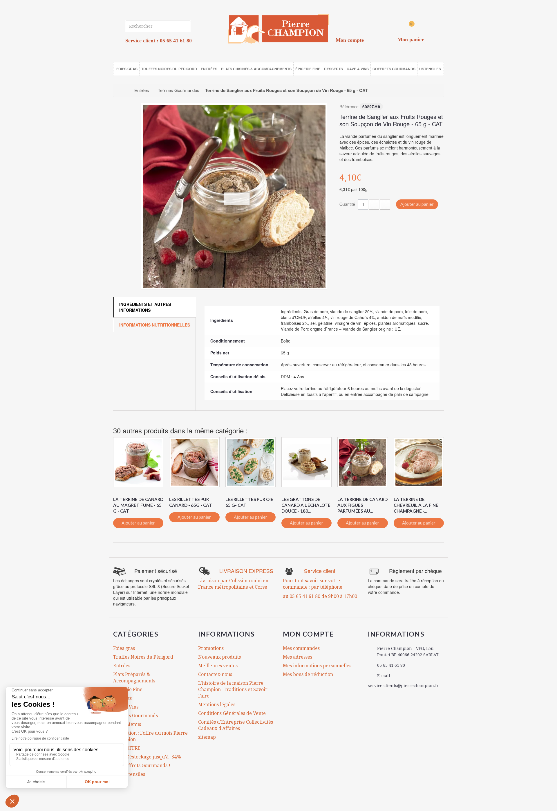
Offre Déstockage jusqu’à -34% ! (148, 757)
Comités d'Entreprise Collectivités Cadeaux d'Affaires (235, 725)
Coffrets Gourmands (135, 715)
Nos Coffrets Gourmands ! (141, 765)
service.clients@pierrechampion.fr (403, 685)
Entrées (121, 665)
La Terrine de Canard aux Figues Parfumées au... (362, 505)
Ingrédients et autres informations (145, 307)
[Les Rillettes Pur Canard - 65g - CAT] (194, 462)
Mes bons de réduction (308, 674)
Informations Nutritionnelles (154, 325)
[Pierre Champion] (278, 29)
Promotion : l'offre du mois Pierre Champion (150, 736)
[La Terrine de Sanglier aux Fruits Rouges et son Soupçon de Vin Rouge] (234, 196)
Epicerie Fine (127, 689)
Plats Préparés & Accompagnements (134, 678)
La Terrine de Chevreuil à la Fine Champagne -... (416, 505)
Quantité (347, 204)
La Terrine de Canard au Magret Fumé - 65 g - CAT (138, 505)
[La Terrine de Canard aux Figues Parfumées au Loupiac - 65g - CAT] (362, 462)
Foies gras (124, 648)
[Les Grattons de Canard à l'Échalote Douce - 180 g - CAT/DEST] (306, 462)
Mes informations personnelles (317, 665)
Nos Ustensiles (129, 774)
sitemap (207, 737)
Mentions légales (216, 704)
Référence (349, 106)
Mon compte (308, 634)
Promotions (211, 648)
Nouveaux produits (219, 657)
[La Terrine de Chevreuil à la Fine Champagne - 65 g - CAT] (419, 462)
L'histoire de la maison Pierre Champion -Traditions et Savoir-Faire (233, 689)
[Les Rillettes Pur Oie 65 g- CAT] (250, 462)
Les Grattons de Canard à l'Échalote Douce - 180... (305, 505)
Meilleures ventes (218, 665)
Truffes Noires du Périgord (143, 657)
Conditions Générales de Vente (232, 713)
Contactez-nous (215, 674)
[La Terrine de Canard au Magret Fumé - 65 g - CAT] (138, 462)
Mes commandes (301, 648)
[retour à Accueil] (123, 90)
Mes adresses (297, 657)
